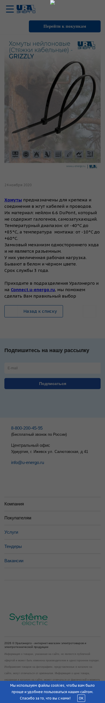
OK (81, 698)
